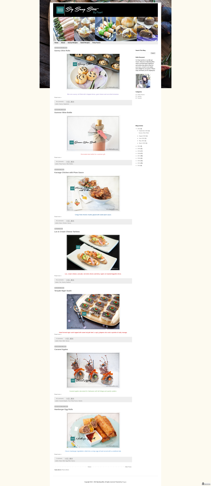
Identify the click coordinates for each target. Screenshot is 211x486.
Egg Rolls (68, 460)
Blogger (124, 482)
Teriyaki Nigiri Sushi (62, 291)
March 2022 (142, 143)
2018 (138, 153)
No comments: (60, 101)
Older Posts (128, 467)
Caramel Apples (61, 349)
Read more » (57, 97)
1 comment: (59, 458)
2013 (138, 165)
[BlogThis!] (68, 102)
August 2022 (142, 136)
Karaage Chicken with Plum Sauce (69, 172)
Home (56, 42)
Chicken (65, 223)
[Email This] (67, 102)
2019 (138, 151)
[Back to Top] (206, 484)
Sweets (80, 401)
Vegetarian (66, 104)
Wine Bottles (70, 164)
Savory (61, 104)
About (63, 42)
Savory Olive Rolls (62, 51)
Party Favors (96, 42)
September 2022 (143, 130)
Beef (64, 341)
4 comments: (59, 338)
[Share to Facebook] (72, 102)
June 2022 (142, 138)
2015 (138, 160)
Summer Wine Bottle (63, 112)
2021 (138, 146)
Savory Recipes (73, 42)
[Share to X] (70, 102)
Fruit (69, 401)
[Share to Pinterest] (73, 102)
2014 (138, 163)
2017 (138, 156)
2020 (138, 148)
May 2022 (142, 140)
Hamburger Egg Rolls (63, 409)
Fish (60, 282)
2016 (138, 158)
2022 (138, 128)
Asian (60, 223)
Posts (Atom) (65, 469)
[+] (136, 94)
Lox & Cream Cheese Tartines (67, 232)
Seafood (68, 282)
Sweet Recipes (85, 42)
